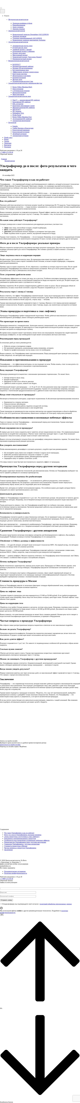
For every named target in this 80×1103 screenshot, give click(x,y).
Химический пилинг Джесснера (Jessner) (27, 57)
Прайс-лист (8, 137)
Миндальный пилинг (20, 55)
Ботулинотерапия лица (20, 70)
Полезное (7, 147)
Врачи (6, 139)
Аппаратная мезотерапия (21, 121)
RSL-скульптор (17, 104)
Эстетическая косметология (18, 42)
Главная (4, 159)
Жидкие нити (17, 79)
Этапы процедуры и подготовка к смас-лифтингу (21, 837)
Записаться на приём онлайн (10, 745)
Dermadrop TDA (18, 113)
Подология (12, 122)
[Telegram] (1, 6)
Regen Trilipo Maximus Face (22, 117)
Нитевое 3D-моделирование (22, 68)
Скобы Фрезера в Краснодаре (22, 128)
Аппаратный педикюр (20, 136)
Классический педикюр (20, 132)
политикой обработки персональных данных (56, 904)
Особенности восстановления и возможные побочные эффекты (26, 840)
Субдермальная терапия (20, 91)
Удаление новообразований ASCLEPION (27, 38)
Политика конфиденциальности (15, 873)
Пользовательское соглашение (15, 871)
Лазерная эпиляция (19, 36)
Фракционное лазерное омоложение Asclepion (28, 40)
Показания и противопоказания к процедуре (20, 838)
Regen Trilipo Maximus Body (22, 87)
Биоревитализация (19, 77)
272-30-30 (6, 152)
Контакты (7, 145)
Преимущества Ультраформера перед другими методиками (25, 842)
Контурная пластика (19, 74)
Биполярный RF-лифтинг (21, 102)
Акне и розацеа (17, 27)
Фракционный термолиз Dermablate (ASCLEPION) (30, 34)
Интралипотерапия (19, 92)
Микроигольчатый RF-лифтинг (23, 107)
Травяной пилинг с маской (22, 49)
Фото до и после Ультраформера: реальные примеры (22, 835)
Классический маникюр (21, 130)
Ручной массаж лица (19, 47)
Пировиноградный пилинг (22, 59)
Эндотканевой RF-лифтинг (22, 119)
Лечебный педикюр (19, 134)
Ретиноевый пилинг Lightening (23, 51)
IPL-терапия (16, 111)
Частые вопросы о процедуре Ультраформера (20, 848)
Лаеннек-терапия (18, 29)
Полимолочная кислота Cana (22, 81)
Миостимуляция (18, 94)
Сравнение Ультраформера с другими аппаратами (22, 844)
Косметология (10, 161)
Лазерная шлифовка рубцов (22, 23)
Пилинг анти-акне (19, 53)
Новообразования (18, 25)
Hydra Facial (16, 115)
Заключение (8, 850)
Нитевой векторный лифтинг (23, 66)
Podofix (15, 126)
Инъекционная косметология (18, 61)
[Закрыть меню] (2, 11)
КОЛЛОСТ (16, 64)
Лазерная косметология (16, 31)
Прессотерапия (17, 89)
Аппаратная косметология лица (19, 96)
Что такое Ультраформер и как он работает (19, 833)
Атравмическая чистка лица (22, 46)
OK (2, 914)
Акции (6, 141)
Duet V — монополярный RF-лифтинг (26, 100)
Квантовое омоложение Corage (23, 106)
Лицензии (7, 143)
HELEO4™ (16, 109)
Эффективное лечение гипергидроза (25, 72)
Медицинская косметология (18, 19)
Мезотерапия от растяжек (21, 76)
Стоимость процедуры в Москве (15, 846)
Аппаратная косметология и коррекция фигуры (25, 83)
